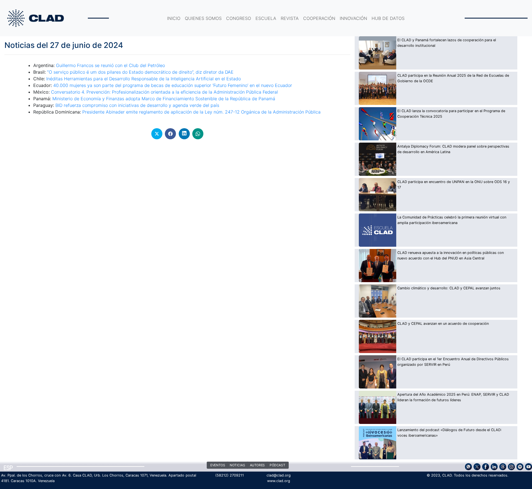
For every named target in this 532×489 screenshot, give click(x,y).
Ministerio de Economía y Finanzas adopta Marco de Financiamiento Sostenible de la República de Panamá (163, 98)
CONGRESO (238, 18)
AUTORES (257, 465)
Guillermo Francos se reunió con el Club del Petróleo (110, 65)
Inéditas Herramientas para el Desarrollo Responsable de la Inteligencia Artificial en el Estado (143, 78)
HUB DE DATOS (388, 18)
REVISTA (290, 18)
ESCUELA (265, 18)
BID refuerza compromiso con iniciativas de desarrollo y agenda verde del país (137, 105)
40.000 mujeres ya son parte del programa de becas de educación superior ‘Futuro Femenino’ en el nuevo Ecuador (172, 85)
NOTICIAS (237, 465)
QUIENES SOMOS (203, 18)
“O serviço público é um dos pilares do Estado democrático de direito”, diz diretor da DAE (140, 72)
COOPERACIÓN (319, 18)
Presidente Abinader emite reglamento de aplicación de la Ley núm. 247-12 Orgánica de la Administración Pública (201, 112)
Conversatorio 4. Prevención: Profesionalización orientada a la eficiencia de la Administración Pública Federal (164, 92)
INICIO (173, 18)
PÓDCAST (277, 465)
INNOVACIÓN (353, 18)
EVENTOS (217, 465)
